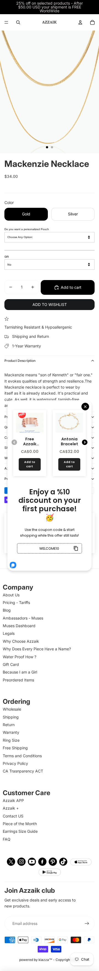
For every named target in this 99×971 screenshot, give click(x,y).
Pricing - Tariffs (16, 602)
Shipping (11, 717)
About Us (11, 595)
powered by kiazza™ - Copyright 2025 (49, 960)
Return (9, 724)
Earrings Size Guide (20, 831)
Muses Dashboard (19, 625)
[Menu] (6, 22)
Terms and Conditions (22, 755)
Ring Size (11, 740)
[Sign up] (87, 923)
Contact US (13, 816)
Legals (9, 633)
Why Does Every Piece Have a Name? (37, 649)
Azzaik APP (13, 800)
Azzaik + (11, 808)
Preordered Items (18, 680)
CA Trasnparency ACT (23, 771)
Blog (7, 610)
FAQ (6, 839)
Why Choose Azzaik (21, 641)
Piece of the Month (20, 823)
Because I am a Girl (20, 672)
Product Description (19, 361)
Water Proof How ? (19, 656)
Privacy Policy (15, 763)
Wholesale (12, 709)
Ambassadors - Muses (23, 618)
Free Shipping (15, 747)
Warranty (11, 732)
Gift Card (11, 664)
